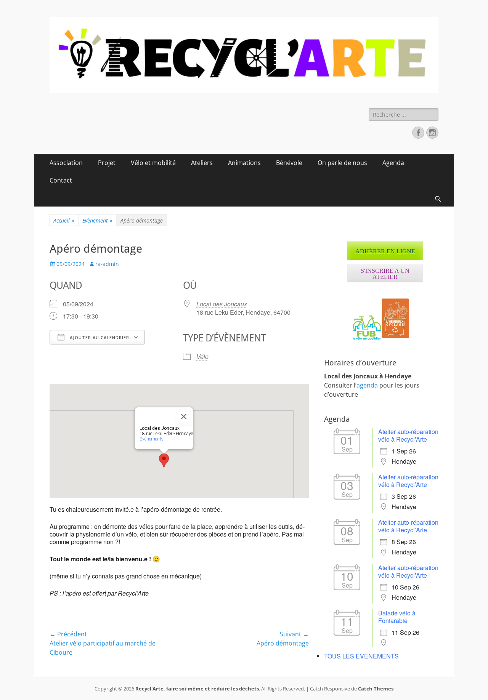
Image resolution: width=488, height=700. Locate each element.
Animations (244, 163)
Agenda (393, 163)
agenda (367, 385)
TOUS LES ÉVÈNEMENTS (361, 656)
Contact (61, 180)
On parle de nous (342, 163)
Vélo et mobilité (153, 163)
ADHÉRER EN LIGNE (385, 251)
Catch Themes (375, 688)
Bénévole (289, 163)
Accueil (63, 220)
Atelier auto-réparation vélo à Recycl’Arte (408, 435)
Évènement (97, 220)
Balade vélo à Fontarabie (397, 617)
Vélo (202, 356)
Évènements (152, 439)
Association (66, 163)
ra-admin (107, 264)
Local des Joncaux (221, 304)
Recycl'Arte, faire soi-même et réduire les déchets (197, 688)
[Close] (184, 416)
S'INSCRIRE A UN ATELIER (385, 274)
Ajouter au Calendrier (98, 337)
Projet (107, 163)
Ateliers (202, 163)
